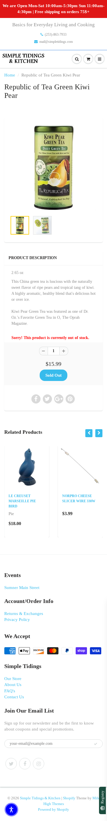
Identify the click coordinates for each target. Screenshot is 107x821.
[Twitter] (11, 763)
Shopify (69, 798)
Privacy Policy (17, 619)
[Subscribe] (96, 744)
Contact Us (14, 697)
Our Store (12, 678)
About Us (12, 684)
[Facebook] (25, 763)
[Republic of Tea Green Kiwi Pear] (53, 168)
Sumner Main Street (21, 587)
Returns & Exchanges (23, 613)
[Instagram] (38, 763)
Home (9, 75)
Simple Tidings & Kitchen (40, 798)
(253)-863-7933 (55, 35)
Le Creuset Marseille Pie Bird (22, 501)
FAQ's (9, 691)
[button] (11, 809)
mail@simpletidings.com (56, 42)
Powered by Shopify (53, 809)
